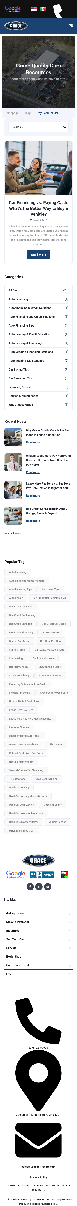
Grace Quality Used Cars (54, 692)
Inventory (13, 930)
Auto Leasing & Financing (25, 343)
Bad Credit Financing (21, 632)
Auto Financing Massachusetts (26, 580)
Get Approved (15, 913)
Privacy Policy (38, 1177)
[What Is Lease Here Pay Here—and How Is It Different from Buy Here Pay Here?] (13, 462)
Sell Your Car (15, 939)
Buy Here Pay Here (51, 641)
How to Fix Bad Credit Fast (24, 701)
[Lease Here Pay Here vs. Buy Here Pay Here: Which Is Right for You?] (13, 490)
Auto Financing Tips (21, 325)
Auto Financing (18, 299)
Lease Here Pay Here (21, 710)
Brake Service (51, 632)
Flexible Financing (19, 692)
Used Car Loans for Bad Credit (26, 813)
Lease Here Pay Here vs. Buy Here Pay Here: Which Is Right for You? (48, 486)
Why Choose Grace (21, 404)
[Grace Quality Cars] (16, 25)
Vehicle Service (57, 822)
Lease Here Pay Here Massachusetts (30, 718)
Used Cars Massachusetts (23, 822)
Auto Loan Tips (50, 589)
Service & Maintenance (23, 396)
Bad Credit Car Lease (21, 606)
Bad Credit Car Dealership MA (49, 598)
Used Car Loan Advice (21, 804)
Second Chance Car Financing (26, 770)
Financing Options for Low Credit (27, 684)
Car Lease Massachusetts (49, 649)
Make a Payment (17, 922)
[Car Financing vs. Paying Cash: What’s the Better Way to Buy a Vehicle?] (38, 168)
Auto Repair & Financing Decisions (31, 352)
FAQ (9, 973)
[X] (39, 886)
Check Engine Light (50, 666)
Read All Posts (12, 533)
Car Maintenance (19, 666)
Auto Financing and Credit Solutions (32, 316)
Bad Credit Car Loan (20, 623)
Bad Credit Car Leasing (22, 615)
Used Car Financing (46, 778)
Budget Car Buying (19, 641)
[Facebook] (30, 886)
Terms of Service (41, 1203)
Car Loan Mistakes (43, 658)
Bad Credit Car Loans (54, 623)
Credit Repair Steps (50, 675)
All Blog (13, 290)
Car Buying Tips (19, 369)
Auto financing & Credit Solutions (30, 308)
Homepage (11, 113)
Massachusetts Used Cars (23, 744)
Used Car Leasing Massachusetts (28, 796)
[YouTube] (47, 886)
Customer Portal (17, 965)
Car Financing (17, 649)
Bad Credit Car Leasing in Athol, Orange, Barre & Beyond (46, 511)
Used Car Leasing (19, 787)
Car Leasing (16, 658)
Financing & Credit (20, 387)
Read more (38, 255)
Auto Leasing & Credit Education (29, 334)
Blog (28, 113)
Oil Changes (55, 744)
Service (11, 948)
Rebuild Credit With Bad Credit (26, 753)
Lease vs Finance (19, 727)
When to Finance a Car (22, 830)
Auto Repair (16, 598)
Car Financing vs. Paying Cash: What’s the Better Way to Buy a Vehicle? (38, 208)
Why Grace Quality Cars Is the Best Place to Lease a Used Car (48, 433)
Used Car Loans (53, 804)
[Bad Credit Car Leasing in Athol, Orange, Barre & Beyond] (13, 516)
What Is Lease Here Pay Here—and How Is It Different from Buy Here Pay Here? (48, 460)
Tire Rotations (17, 778)
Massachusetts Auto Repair (24, 735)
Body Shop (13, 956)
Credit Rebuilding (19, 675)
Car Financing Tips (21, 378)
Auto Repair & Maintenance (26, 360)
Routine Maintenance (21, 761)
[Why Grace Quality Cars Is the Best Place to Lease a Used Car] (13, 437)
